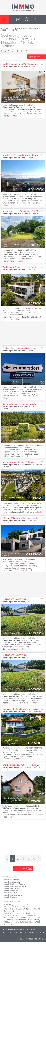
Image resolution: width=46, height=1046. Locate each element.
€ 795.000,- (36, 743)
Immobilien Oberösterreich (15, 886)
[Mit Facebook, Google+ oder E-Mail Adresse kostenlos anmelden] (35, 19)
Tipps (15, 933)
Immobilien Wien (10, 897)
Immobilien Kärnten (12, 882)
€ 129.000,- (36, 440)
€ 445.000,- (36, 498)
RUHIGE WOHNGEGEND (14, 599)
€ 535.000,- (36, 303)
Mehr (15, 116)
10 (33, 858)
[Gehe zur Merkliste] (26, 19)
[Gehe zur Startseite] (23, 11)
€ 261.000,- (36, 189)
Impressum (7, 933)
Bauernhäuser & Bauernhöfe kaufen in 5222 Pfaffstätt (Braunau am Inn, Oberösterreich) (22, 918)
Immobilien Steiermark (13, 890)
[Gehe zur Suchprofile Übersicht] (18, 19)
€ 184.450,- (36, 245)
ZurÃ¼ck (3, 289)
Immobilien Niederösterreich (15, 884)
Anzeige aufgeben (36, 933)
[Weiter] (38, 858)
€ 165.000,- (36, 689)
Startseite (5, 28)
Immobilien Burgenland (13, 880)
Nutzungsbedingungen (12, 929)
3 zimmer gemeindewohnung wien (18, 904)
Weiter (42, 289)
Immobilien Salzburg (12, 888)
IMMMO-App (23, 933)
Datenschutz (29, 929)
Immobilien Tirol (10, 893)
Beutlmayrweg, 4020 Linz (14, 907)
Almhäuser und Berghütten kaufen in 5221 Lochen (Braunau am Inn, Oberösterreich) (21, 914)
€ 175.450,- (36, 633)
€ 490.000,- (36, 801)
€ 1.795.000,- (35, 554)
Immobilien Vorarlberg (13, 895)
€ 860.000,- (36, 100)
